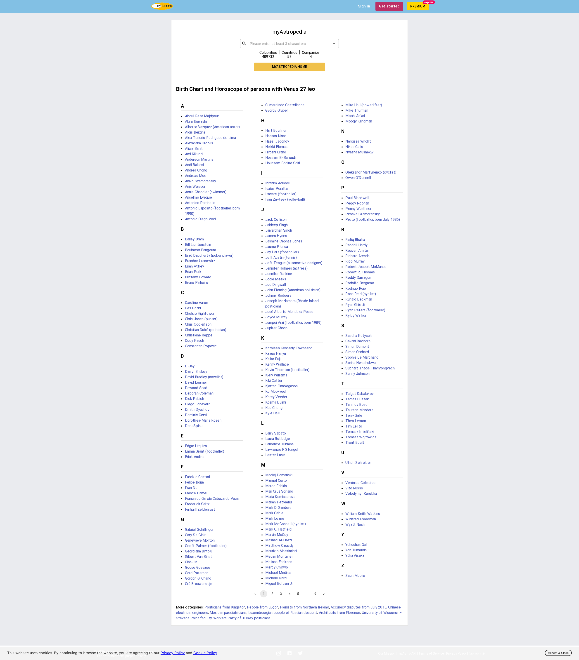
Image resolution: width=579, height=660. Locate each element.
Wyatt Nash (355, 524)
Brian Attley (194, 266)
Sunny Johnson (357, 373)
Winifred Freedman (360, 519)
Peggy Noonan (357, 203)
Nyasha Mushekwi (359, 152)
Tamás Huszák (357, 399)
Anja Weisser (195, 186)
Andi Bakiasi (194, 165)
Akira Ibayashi (196, 121)
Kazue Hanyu (275, 353)
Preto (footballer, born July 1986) (372, 219)
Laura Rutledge (277, 439)
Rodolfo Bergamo (359, 283)
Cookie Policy (205, 653)
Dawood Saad (196, 388)
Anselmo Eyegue (198, 197)
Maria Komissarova (280, 497)
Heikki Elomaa (276, 147)
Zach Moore (355, 575)
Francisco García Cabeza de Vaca (212, 498)
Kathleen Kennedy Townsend (289, 348)
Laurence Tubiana (279, 444)
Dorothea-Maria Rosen (203, 420)
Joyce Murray (276, 317)
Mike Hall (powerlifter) (363, 105)
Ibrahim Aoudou (277, 183)
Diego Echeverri (197, 404)
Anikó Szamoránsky (200, 181)
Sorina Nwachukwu (360, 363)
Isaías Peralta (276, 188)
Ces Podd (193, 308)
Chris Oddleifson (198, 324)
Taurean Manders (359, 410)
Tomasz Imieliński (359, 432)
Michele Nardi (276, 578)
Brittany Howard (198, 277)
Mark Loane (274, 518)
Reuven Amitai (356, 250)
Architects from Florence (339, 613)
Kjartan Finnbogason (281, 386)
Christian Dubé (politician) (205, 330)
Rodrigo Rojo (355, 288)
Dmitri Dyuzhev (197, 409)
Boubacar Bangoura (200, 250)
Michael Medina (278, 573)
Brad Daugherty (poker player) (209, 255)
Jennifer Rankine (278, 274)
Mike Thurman (356, 110)
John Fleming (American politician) (292, 290)
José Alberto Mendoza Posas (289, 312)
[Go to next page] (323, 593)
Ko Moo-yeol (275, 391)
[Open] (334, 43)
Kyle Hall (272, 413)
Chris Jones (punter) (201, 319)
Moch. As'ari (355, 116)
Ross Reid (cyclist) (360, 294)
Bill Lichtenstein (198, 244)
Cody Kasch (194, 340)
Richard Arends (357, 256)
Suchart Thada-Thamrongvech (370, 368)
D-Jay (190, 366)
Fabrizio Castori (197, 477)
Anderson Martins (199, 159)
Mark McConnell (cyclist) (285, 524)
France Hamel (196, 493)
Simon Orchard (357, 352)
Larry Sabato (275, 433)
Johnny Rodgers (278, 295)
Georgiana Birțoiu (198, 551)
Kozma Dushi (275, 402)
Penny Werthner (358, 209)
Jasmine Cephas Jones (283, 241)
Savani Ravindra (357, 341)
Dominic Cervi (196, 415)
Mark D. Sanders (278, 507)
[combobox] (289, 43)
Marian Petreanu (278, 502)
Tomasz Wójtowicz (360, 437)
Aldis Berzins (195, 132)
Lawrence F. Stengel (281, 449)
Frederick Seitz (197, 504)
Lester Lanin (275, 455)
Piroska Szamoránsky (362, 214)
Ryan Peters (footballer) (365, 310)
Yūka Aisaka (354, 555)
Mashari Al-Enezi (278, 540)
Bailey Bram (194, 239)
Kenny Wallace (277, 364)
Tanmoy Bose (356, 404)
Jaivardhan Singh (278, 230)
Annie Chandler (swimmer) (206, 192)
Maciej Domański (278, 475)
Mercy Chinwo (276, 567)
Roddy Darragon (358, 277)
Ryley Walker (355, 315)
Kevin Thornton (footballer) (287, 370)
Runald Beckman (358, 299)
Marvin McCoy (276, 535)
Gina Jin (191, 562)
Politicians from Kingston (224, 607)
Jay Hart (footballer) (282, 252)
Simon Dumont (357, 346)
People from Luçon (262, 607)
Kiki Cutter (273, 380)
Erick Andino (195, 457)
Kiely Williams (276, 375)
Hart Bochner (276, 130)
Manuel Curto (276, 480)
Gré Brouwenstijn (198, 584)
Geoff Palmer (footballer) (206, 546)
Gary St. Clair (195, 535)
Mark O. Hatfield (278, 529)
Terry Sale (353, 415)
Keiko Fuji (273, 359)
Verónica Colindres (360, 483)
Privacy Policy (173, 653)
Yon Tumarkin (356, 550)
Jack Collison (276, 219)
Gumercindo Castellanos (284, 105)
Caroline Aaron (196, 303)
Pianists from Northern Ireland (304, 607)
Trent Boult (354, 442)
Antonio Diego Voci (200, 219)
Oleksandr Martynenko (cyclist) (370, 172)
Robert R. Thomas (360, 272)
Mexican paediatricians (228, 613)
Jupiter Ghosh (276, 328)
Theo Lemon (355, 421)
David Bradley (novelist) (204, 377)
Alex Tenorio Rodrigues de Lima (210, 138)
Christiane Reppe (198, 335)
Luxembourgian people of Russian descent (282, 613)
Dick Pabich (194, 399)
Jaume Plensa (276, 246)
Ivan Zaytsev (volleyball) (285, 199)
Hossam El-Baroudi (280, 157)
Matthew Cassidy (279, 545)
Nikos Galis (354, 147)
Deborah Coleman (199, 393)
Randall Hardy (356, 245)
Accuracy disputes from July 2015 (359, 607)
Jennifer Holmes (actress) (286, 268)
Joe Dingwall (275, 284)
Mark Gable (274, 513)
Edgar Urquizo (196, 446)
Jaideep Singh (276, 225)
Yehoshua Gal (356, 545)
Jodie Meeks (275, 279)
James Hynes (276, 236)
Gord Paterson (197, 573)
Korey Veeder (276, 397)
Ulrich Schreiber (358, 462)
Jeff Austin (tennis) (281, 257)
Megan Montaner (279, 556)
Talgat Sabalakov (359, 394)
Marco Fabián (276, 486)
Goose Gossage (197, 567)
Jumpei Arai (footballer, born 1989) (293, 322)
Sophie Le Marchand (361, 357)
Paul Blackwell (357, 198)
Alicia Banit (194, 148)
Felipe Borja (194, 482)
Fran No (191, 488)
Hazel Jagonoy (277, 141)
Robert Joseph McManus (365, 267)
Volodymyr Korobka (361, 493)
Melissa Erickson (278, 562)
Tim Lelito (353, 426)
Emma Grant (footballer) (204, 451)
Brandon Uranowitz (200, 261)
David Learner (196, 382)
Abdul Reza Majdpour (202, 116)
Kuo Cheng (273, 408)
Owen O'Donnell (358, 178)
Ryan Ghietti (355, 305)
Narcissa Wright (358, 141)
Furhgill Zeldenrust (200, 509)
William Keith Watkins (362, 514)
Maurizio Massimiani (281, 551)
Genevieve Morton (200, 540)
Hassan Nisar (275, 136)
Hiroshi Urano (275, 152)
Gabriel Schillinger (199, 529)
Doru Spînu (194, 426)
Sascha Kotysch (358, 336)
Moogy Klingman (358, 121)
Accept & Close (558, 653)
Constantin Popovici (201, 346)
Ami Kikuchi (194, 154)
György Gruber (276, 110)
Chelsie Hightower (200, 313)
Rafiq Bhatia (355, 239)
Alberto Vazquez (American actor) (212, 127)
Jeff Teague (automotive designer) (294, 263)
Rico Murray (355, 261)
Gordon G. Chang (198, 578)
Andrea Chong (196, 170)
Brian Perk (193, 272)
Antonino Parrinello (200, 203)
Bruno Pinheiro (196, 282)
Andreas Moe (195, 176)
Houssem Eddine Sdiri (282, 163)
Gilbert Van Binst (198, 556)
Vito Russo (354, 488)
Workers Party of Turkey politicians (242, 618)
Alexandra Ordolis (199, 143)
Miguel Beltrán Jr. (279, 583)
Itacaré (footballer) (281, 194)
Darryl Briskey (196, 371)
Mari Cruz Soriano (279, 491)
